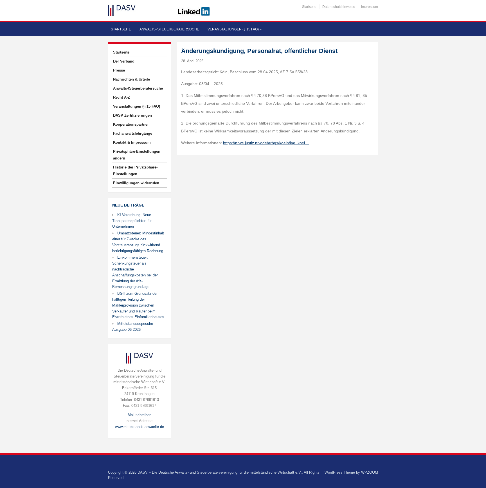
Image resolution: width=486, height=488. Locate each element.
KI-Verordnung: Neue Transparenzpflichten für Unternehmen (132, 221)
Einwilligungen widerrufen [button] (136, 183)
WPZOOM (369, 472)
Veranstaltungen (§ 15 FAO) (235, 29)
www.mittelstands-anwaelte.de (139, 427)
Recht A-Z (121, 97)
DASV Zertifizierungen (132, 115)
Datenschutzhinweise (338, 7)
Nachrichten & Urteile (131, 79)
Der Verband (123, 61)
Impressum (369, 7)
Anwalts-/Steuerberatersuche (169, 29)
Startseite (309, 7)
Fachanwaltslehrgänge (132, 133)
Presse (119, 70)
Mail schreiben (139, 415)
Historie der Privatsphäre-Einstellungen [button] (135, 170)
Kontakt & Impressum (132, 142)
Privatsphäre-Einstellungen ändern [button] (136, 154)
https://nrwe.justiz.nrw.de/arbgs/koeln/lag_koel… (266, 143)
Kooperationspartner (131, 124)
